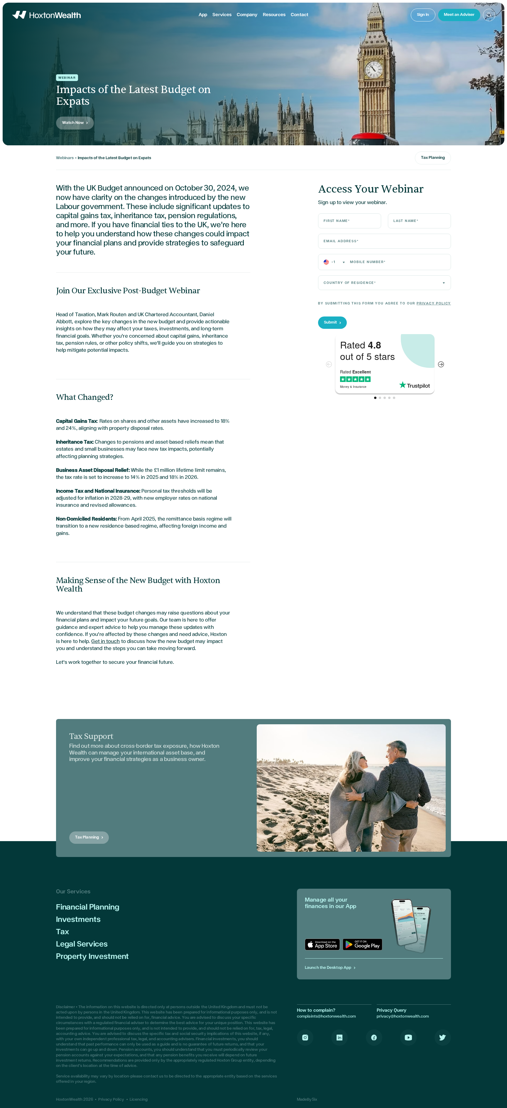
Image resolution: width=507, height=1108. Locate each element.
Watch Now (73, 123)
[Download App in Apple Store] (322, 944)
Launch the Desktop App (328, 968)
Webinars (65, 158)
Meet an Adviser (459, 15)
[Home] (46, 15)
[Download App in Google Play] (362, 944)
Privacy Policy (434, 303)
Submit (330, 322)
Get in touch (105, 641)
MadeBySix (307, 1099)
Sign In (423, 15)
